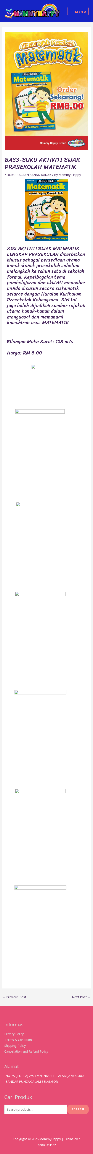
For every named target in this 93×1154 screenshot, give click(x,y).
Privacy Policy (14, 1034)
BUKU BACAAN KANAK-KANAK (29, 174)
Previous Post (14, 997)
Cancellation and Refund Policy (26, 1051)
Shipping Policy (15, 1045)
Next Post (81, 997)
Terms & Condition (18, 1039)
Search (78, 1109)
